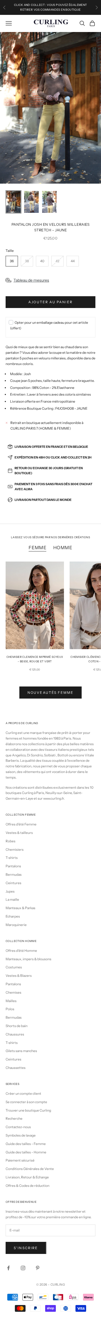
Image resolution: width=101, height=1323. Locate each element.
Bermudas (14, 874)
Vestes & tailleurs (19, 833)
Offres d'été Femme (21, 824)
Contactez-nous (18, 1127)
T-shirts (12, 858)
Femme (37, 547)
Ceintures (13, 883)
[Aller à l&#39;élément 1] (13, 201)
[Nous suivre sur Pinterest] (37, 1268)
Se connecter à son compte (26, 1102)
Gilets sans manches (21, 1051)
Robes (10, 841)
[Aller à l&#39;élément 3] (49, 201)
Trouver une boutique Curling (28, 1110)
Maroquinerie (16, 925)
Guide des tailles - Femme (26, 1144)
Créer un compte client (23, 1093)
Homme (62, 547)
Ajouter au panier (50, 302)
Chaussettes (16, 1068)
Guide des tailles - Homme (26, 1152)
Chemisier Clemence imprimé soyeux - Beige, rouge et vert (34, 659)
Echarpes (13, 916)
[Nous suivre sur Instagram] (23, 1268)
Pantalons (13, 866)
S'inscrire (26, 1248)
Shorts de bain (16, 1026)
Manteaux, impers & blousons (28, 959)
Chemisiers (15, 849)
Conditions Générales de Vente (30, 1169)
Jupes (10, 891)
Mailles (11, 1001)
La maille (12, 899)
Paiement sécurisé (20, 1160)
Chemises (13, 992)
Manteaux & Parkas (20, 908)
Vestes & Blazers (19, 975)
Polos (10, 1009)
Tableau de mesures (31, 280)
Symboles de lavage (21, 1135)
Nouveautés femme (50, 692)
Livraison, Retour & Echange (27, 1177)
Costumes (14, 967)
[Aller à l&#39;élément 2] (31, 201)
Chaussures (15, 1034)
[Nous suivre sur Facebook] (8, 1268)
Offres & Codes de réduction (27, 1185)
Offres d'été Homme (21, 950)
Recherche (14, 1118)
